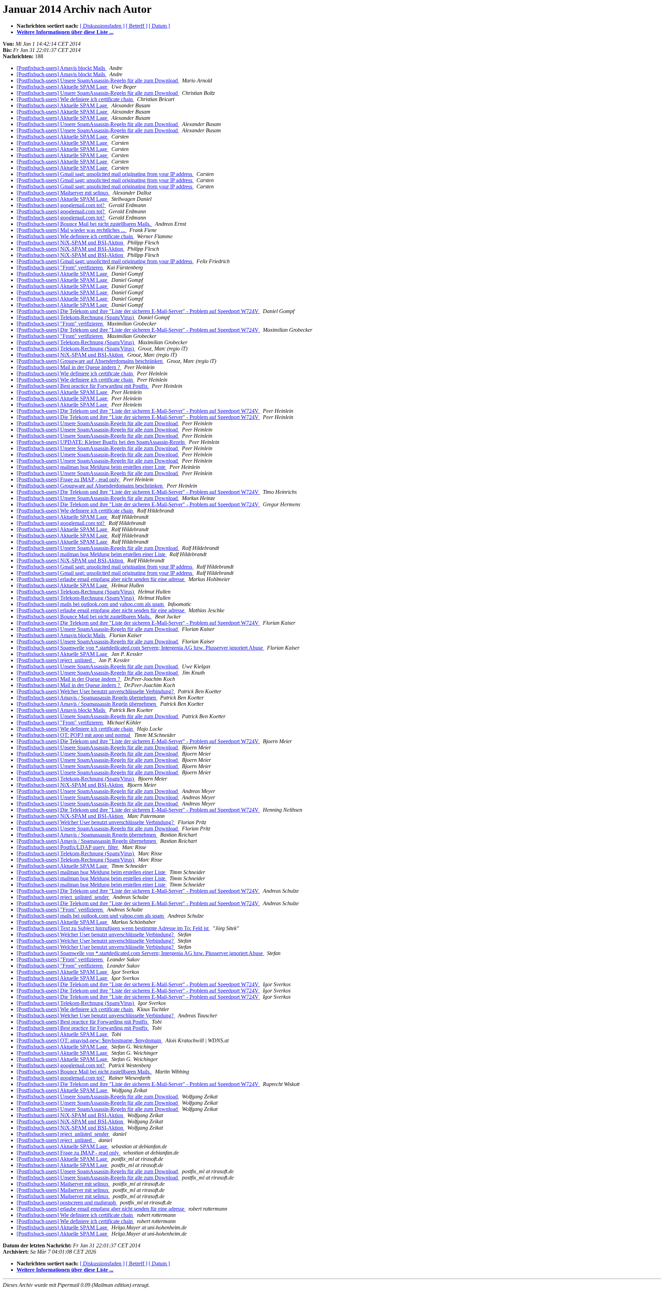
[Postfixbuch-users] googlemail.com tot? (61, 205)
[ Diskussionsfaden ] (102, 26)
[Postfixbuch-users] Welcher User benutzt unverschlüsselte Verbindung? (96, 691)
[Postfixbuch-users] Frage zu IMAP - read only (68, 479)
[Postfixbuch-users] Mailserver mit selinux (63, 193)
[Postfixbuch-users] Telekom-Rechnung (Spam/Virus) (76, 317)
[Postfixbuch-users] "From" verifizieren (60, 267)
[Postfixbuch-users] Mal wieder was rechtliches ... (72, 230)
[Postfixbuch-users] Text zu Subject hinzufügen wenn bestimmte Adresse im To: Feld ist (113, 928)
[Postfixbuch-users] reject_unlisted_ (56, 660)
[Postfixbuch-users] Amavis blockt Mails (62, 68)
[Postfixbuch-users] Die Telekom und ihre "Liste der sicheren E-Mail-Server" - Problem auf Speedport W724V (138, 311)
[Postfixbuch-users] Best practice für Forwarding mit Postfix (83, 386)
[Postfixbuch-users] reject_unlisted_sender (63, 897)
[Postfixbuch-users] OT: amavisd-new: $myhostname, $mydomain (90, 1040)
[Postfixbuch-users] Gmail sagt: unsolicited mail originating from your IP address (105, 174)
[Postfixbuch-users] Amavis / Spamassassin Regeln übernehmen (87, 698)
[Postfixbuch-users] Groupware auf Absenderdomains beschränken (90, 361)
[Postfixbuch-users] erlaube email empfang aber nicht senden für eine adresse (101, 579)
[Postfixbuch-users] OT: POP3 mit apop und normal (74, 735)
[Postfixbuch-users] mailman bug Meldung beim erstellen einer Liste (92, 467)
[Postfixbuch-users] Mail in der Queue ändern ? (69, 367)
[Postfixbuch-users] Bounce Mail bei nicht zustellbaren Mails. (84, 224)
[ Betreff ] (136, 26)
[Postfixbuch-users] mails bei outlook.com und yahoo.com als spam (91, 604)
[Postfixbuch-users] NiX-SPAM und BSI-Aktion (70, 243)
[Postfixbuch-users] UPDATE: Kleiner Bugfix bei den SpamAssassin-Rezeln (101, 442)
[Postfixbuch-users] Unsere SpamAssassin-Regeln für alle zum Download (98, 80)
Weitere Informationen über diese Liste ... (65, 32)
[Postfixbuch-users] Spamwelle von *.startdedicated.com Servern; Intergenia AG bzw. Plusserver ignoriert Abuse (140, 648)
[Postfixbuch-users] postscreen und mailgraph (67, 1202)
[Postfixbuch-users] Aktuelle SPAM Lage (63, 87)
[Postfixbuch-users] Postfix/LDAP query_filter (68, 847)
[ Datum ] (159, 26)
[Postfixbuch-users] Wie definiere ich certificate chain (75, 99)
